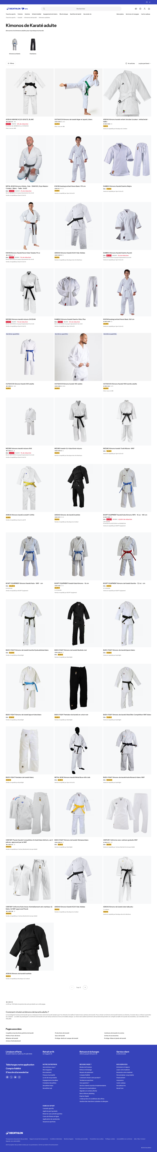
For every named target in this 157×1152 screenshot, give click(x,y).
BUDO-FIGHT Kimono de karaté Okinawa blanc (71, 840)
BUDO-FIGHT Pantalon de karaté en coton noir (71, 715)
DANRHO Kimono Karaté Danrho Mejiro (117, 186)
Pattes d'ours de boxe (13, 1035)
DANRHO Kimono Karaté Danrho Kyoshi (117, 253)
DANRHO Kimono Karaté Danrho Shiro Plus (70, 319)
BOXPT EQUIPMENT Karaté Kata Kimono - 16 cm (72, 583)
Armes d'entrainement (13, 1041)
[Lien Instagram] (19, 1077)
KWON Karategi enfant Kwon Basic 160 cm (118, 319)
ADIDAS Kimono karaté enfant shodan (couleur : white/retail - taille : (126, 121)
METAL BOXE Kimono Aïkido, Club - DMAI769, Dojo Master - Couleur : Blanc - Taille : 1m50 (27, 187)
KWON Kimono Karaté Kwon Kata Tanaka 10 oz (23, 253)
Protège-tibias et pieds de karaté (115, 1038)
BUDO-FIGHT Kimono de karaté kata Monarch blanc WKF (124, 777)
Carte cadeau (145, 14)
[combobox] (145, 63)
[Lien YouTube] (15, 1077)
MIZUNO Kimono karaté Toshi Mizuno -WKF (118, 448)
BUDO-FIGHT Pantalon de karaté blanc (20, 777)
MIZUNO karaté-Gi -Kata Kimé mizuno (68, 448)
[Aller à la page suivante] (85, 987)
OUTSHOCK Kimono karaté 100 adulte (68, 384)
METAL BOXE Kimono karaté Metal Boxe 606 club (72, 777)
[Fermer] (149, 2)
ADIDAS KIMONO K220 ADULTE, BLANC (20, 119)
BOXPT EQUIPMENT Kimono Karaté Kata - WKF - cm (24, 583)
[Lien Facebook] (7, 1077)
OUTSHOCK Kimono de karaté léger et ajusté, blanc (73, 119)
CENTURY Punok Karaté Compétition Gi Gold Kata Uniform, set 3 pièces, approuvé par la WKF (29, 841)
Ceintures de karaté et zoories (114, 1033)
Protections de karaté (62, 1033)
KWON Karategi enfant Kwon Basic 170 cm (70, 186)
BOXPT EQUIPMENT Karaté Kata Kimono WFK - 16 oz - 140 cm (125, 515)
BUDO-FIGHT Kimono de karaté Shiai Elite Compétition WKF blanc (127, 715)
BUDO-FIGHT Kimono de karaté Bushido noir (71, 650)
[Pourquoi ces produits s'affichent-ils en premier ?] (126, 63)
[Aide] (140, 9)
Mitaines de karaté (12, 1038)
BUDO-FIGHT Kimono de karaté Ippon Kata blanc (23, 715)
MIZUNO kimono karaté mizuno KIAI (19, 448)
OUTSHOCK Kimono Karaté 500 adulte (20, 384)
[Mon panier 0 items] (149, 9)
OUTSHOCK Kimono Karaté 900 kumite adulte (120, 384)
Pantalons (33, 53)
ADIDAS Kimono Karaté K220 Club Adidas (70, 253)
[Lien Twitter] (11, 1077)
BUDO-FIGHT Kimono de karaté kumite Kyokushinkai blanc (27, 650)
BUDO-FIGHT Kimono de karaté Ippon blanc (119, 650)
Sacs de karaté (60, 1035)
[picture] (30, 92)
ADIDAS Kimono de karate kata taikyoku (118, 907)
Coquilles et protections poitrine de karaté (20, 1033)
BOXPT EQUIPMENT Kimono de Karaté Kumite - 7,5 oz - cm (124, 583)
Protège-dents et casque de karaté (66, 1038)
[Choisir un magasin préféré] (136, 9)
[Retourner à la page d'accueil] (17, 9)
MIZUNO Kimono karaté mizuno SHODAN (21, 319)
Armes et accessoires (111, 1035)
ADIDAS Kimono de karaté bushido (67, 515)
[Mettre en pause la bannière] (146, 2)
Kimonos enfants (14, 53)
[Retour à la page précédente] (72, 987)
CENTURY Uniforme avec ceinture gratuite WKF (120, 840)
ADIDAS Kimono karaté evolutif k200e (20, 515)
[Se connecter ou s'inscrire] (144, 9)
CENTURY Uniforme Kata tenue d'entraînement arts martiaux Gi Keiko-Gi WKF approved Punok (29, 908)
